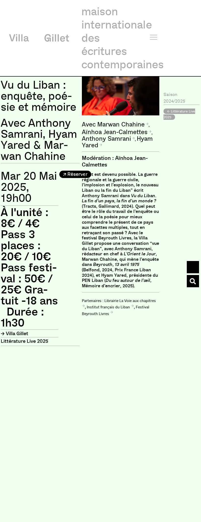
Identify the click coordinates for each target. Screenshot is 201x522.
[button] (75, 174)
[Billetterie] (193, 267)
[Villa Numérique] (193, 281)
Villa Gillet (17, 333)
